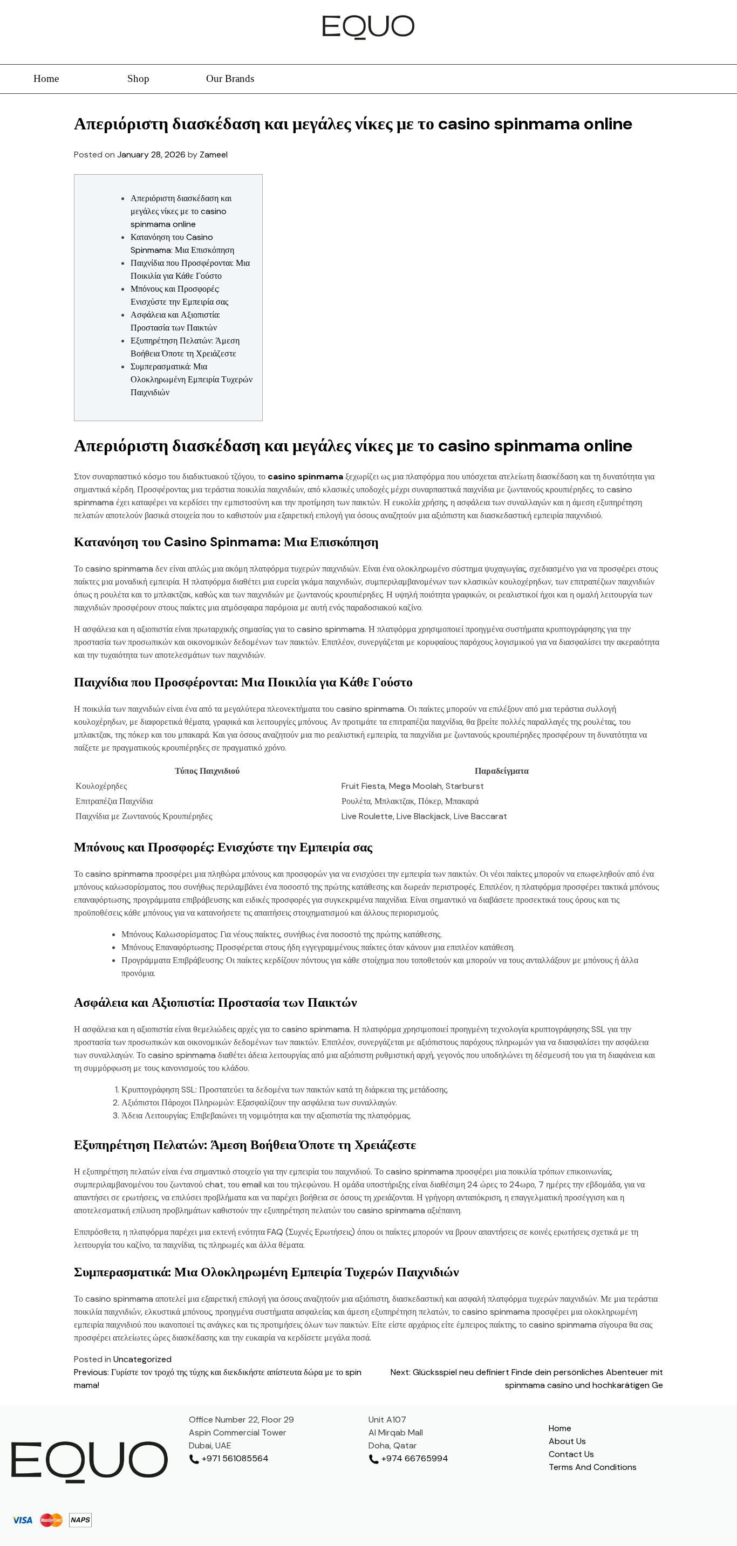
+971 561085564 (234, 1458)
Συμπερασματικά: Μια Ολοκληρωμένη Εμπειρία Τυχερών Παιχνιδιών (192, 379)
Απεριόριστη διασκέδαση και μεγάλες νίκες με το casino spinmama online (181, 211)
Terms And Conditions (593, 1467)
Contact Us (571, 1454)
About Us (567, 1441)
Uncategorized (142, 1359)
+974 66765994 (413, 1458)
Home (46, 78)
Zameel (214, 154)
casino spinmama (305, 476)
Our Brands (230, 78)
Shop (138, 78)
